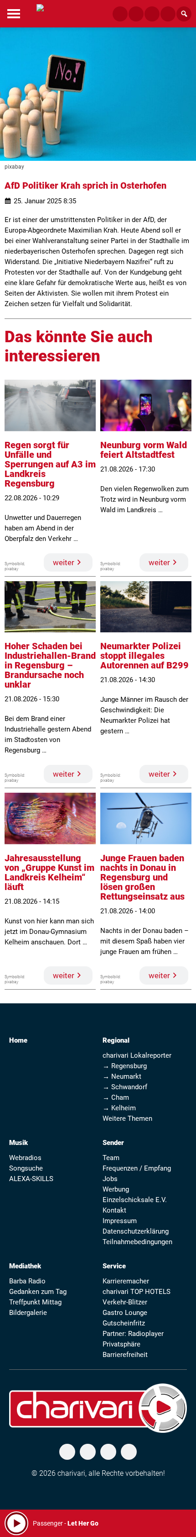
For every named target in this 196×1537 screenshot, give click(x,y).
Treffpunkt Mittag (35, 1302)
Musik (18, 1143)
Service (114, 1266)
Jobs (110, 1179)
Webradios (25, 1158)
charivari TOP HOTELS (136, 1292)
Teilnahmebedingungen (137, 1242)
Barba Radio (27, 1281)
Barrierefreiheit (125, 1355)
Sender (113, 1143)
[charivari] (40, 12)
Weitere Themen (127, 1118)
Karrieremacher (126, 1281)
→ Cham (116, 1097)
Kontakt (114, 1210)
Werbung (116, 1189)
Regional (116, 1040)
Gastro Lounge (125, 1313)
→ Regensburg (125, 1066)
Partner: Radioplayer (133, 1334)
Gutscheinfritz (124, 1323)
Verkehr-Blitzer (125, 1302)
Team (111, 1158)
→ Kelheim (119, 1108)
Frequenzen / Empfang (137, 1168)
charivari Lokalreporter (137, 1055)
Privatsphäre (121, 1344)
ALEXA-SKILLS (31, 1179)
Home (18, 1040)
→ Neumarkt (122, 1076)
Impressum (120, 1221)
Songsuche (26, 1168)
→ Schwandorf (125, 1087)
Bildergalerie (28, 1313)
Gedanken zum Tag (38, 1292)
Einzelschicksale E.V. (135, 1200)
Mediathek (25, 1266)
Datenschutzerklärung (136, 1231)
